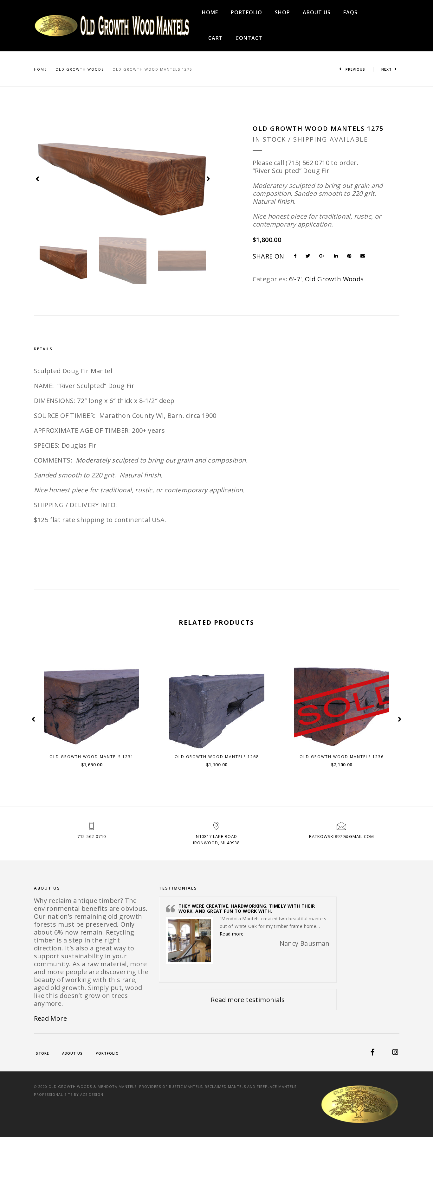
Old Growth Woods (79, 69)
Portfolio (246, 12)
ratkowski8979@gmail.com (341, 836)
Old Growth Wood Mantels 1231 (91, 756)
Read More (50, 1018)
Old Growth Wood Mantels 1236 (342, 756)
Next (386, 69)
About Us (317, 12)
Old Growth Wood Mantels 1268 (217, 756)
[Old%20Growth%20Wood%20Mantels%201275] (298, 255)
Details (43, 348)
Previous (354, 69)
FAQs (350, 12)
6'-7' (295, 279)
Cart (215, 38)
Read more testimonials (248, 999)
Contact (249, 38)
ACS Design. (92, 1094)
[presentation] (38, 178)
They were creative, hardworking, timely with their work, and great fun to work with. (246, 908)
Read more (345, 740)
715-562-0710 (91, 836)
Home (210, 12)
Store (42, 1053)
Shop (282, 12)
